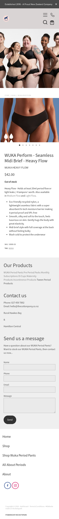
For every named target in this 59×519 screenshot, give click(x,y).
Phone (7, 373)
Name (6, 362)
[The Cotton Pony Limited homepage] (22, 18)
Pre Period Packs (32, 272)
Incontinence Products (25, 279)
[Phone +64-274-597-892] (52, 15)
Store (7, 95)
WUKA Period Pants (13, 272)
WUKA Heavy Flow (24, 95)
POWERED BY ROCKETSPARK (16, 515)
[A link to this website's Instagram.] (15, 485)
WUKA (13, 95)
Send (10, 419)
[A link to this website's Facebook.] (7, 485)
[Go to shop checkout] (52, 22)
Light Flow (30, 195)
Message (8, 396)
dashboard (24, 506)
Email (6, 385)
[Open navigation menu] (45, 15)
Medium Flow (14, 195)
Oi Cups (22, 276)
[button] (45, 22)
